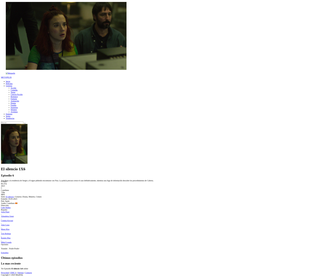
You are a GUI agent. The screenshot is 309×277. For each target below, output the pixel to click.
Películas (9, 84)
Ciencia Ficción (17, 94)
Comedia (14, 90)
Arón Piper (5, 212)
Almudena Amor (7, 216)
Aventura (14, 112)
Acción (13, 88)
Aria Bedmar (6, 234)
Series (8, 116)
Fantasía (14, 99)
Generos (9, 86)
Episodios (4, 253)
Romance (14, 97)
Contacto (28, 273)
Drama (13, 103)
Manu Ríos (5, 229)
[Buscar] (25, 123)
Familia (13, 105)
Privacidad (5, 273)
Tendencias (10, 118)
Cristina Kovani (7, 221)
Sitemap (21, 273)
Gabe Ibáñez (6, 208)
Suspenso (14, 107)
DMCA (13, 273)
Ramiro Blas (6, 238)
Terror (13, 92)
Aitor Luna (5, 225)
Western (14, 110)
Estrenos (9, 114)
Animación (15, 101)
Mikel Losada (6, 242)
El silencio (10, 197)
